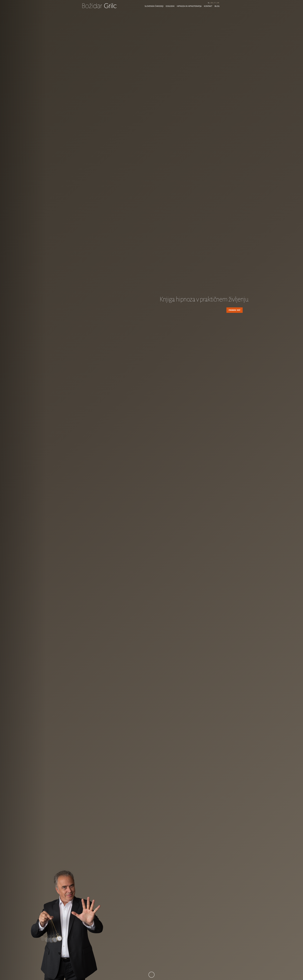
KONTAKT (208, 6)
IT (215, 3)
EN (212, 3)
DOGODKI (170, 6)
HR (218, 3)
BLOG (217, 6)
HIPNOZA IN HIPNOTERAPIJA (189, 6)
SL (208, 3)
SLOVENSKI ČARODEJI (154, 6)
